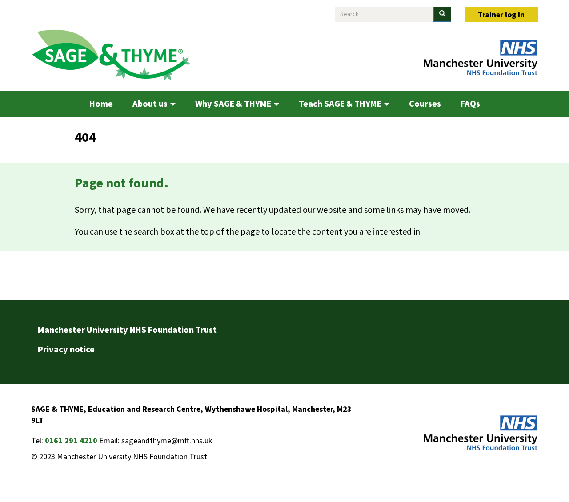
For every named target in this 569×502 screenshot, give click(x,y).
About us (150, 104)
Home (101, 104)
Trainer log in (501, 14)
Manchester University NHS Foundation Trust (127, 330)
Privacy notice (66, 349)
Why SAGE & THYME (234, 104)
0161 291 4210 (71, 440)
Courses (425, 104)
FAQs (470, 104)
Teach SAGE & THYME (341, 104)
